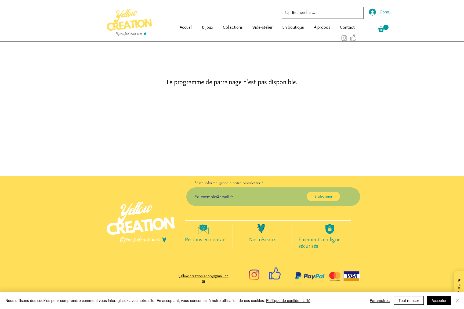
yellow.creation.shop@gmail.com (204, 278)
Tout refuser (408, 300)
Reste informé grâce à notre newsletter (227, 183)
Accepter (439, 300)
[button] (207, 24)
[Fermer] (457, 300)
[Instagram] (254, 275)
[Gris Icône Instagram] (344, 38)
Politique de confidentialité (288, 300)
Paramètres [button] (380, 300)
